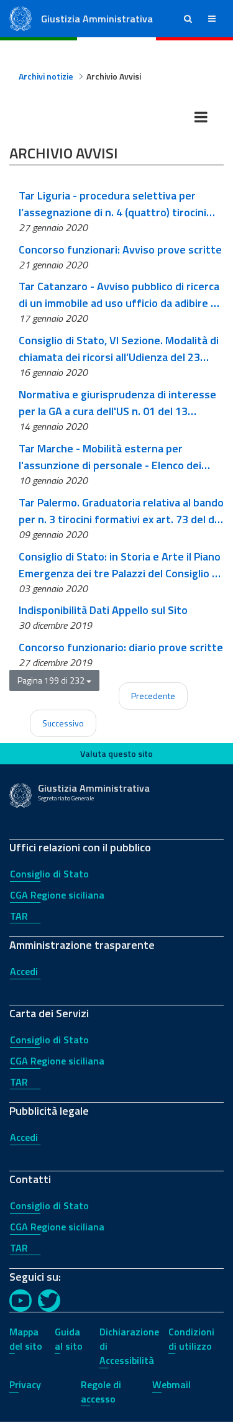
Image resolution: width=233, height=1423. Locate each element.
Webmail (171, 1384)
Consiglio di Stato (49, 873)
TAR (19, 915)
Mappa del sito (25, 1338)
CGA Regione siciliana (57, 894)
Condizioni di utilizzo (191, 1338)
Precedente (153, 695)
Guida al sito (69, 1338)
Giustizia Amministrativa (97, 18)
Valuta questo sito (116, 753)
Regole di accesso (101, 1391)
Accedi (24, 971)
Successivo (63, 723)
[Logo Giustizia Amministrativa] (20, 17)
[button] (188, 18)
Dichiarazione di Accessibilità (129, 1346)
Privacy (25, 1384)
